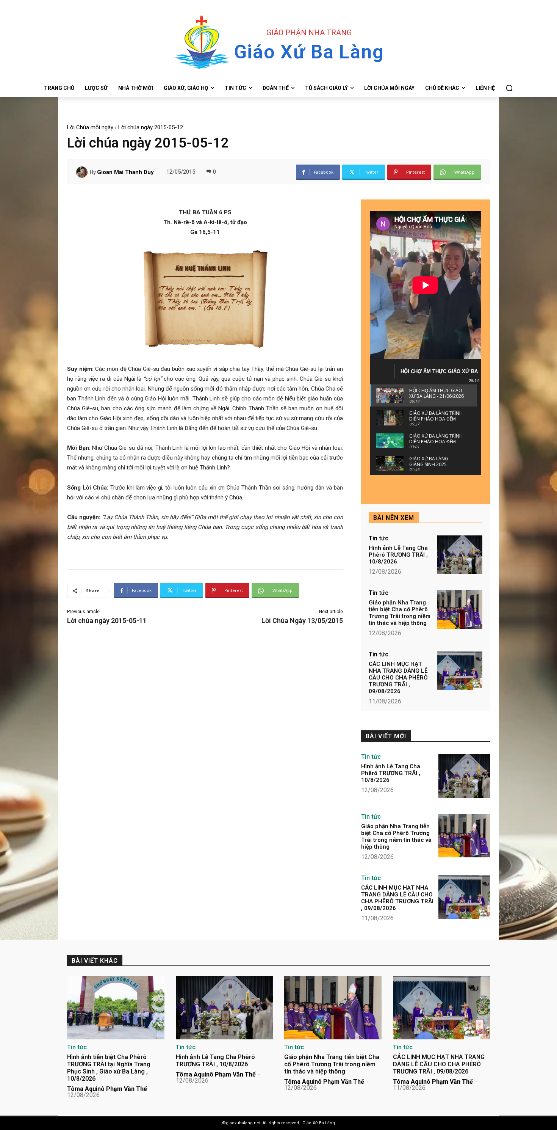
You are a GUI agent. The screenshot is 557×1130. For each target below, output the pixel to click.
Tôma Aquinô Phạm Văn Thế (107, 1088)
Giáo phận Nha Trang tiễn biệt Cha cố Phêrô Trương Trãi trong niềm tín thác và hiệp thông (399, 612)
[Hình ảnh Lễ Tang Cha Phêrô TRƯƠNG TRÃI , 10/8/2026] (459, 554)
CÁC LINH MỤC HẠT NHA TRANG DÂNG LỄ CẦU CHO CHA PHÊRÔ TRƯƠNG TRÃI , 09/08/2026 (398, 678)
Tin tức (378, 538)
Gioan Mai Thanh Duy (125, 172)
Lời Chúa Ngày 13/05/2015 (302, 621)
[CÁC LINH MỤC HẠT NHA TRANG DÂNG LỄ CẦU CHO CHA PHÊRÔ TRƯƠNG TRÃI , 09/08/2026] (459, 670)
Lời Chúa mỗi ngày (90, 127)
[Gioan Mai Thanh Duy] (83, 172)
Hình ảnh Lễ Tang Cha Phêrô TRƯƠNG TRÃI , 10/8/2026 (398, 555)
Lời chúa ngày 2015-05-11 (107, 621)
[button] (509, 88)
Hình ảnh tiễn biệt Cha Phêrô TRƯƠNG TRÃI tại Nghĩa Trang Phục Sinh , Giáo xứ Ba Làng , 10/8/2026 (108, 1068)
